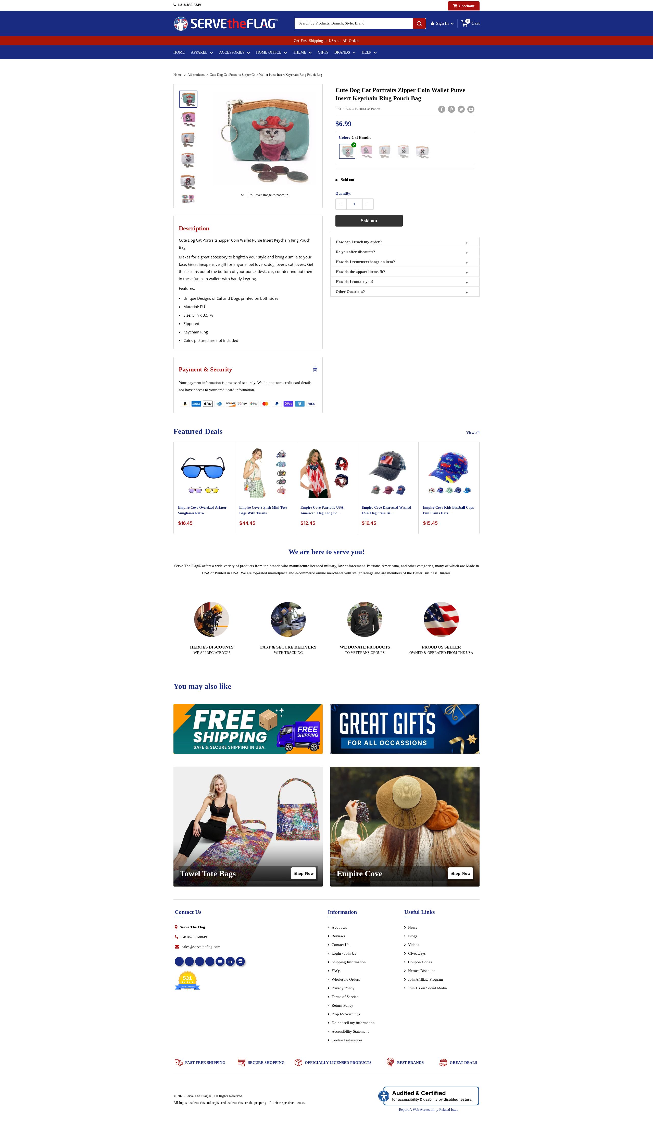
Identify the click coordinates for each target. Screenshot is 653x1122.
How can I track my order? (359, 242)
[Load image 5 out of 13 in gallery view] (188, 181)
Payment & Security (205, 369)
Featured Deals (198, 431)
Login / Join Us (344, 953)
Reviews (338, 936)
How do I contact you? (355, 282)
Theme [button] (299, 52)
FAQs (336, 971)
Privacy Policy (343, 988)
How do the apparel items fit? (360, 272)
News (412, 927)
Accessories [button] (231, 52)
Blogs (412, 936)
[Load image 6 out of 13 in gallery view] (188, 202)
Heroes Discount (421, 971)
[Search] (419, 23)
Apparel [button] (199, 52)
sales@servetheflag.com (201, 947)
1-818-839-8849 (188, 5)
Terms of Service (345, 997)
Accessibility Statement (350, 1031)
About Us (339, 927)
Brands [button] (342, 52)
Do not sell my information (353, 1023)
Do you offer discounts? (355, 252)
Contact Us (340, 945)
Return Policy (342, 1005)
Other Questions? (350, 292)
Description (194, 228)
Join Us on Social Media (427, 988)
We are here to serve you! (326, 552)
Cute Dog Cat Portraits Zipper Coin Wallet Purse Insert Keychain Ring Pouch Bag (400, 94)
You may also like (202, 686)
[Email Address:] (470, 109)
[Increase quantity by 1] (368, 204)
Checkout (466, 6)
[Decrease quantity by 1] (341, 204)
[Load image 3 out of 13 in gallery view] (188, 139)
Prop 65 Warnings (346, 1014)
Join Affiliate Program (432, 980)
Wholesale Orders (346, 979)
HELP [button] (366, 52)
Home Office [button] (268, 52)
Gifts (323, 52)
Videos (413, 945)
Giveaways (417, 953)
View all (473, 433)
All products (196, 75)
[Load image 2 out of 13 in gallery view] (188, 119)
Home (179, 52)
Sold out (369, 220)
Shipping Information (349, 962)
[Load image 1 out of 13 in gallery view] (188, 99)
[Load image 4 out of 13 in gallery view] (188, 160)
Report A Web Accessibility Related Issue (428, 1110)
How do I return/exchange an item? (365, 262)
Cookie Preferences (347, 1040)
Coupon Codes (420, 962)
